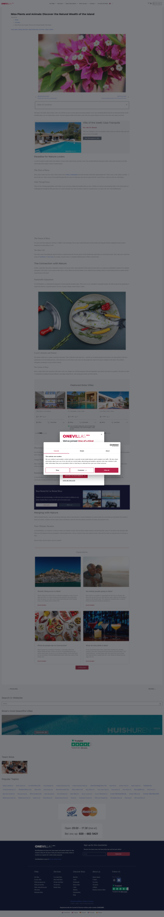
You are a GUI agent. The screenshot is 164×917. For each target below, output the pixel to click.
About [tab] (108, 451)
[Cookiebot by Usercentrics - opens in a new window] (111, 445)
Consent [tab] (56, 451)
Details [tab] (82, 451)
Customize (81, 470)
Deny (57, 470)
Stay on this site (69, 480)
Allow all (106, 470)
